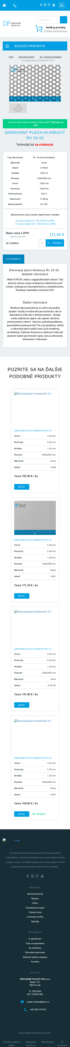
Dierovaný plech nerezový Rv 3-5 (33, 431)
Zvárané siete (35, 912)
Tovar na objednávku (35, 943)
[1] (63, 19)
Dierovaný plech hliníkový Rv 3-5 (33, 649)
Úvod (11, 56)
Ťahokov (35, 898)
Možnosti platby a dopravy (35, 957)
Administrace (47, 1041)
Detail (21, 486)
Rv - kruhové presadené (50, 56)
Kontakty (35, 961)
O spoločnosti (35, 938)
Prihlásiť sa (49, 30)
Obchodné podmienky (35, 952)
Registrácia (62, 30)
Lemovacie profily (35, 916)
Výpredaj (35, 921)
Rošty (35, 903)
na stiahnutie (44, 144)
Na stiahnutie (35, 947)
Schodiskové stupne (35, 907)
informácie (13, 259)
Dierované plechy (26, 56)
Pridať (56, 243)
